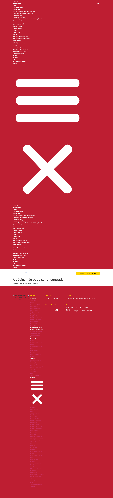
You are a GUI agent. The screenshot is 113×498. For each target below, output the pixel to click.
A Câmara (15, 205)
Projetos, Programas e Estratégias (23, 13)
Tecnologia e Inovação (19, 61)
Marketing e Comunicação (20, 49)
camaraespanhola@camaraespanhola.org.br (81, 298)
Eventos (15, 234)
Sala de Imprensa (18, 7)
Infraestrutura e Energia (19, 51)
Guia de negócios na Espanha (21, 38)
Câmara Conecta (17, 26)
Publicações (16, 32)
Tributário (15, 57)
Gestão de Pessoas (18, 53)
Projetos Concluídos (19, 17)
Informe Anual (17, 40)
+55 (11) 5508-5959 (51, 298)
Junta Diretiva (17, 3)
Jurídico (15, 55)
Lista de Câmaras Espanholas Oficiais (24, 11)
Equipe (15, 5)
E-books (15, 42)
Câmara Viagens (17, 232)
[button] (47, 134)
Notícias (15, 34)
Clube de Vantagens (18, 24)
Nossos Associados (18, 225)
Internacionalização (18, 48)
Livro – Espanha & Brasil (20, 44)
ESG (14, 59)
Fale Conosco (17, 9)
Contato (15, 63)
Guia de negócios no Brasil (20, 36)
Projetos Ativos (17, 15)
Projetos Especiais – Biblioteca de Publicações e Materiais (30, 19)
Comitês (15, 46)
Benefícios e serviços (19, 23)
